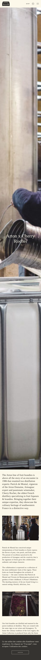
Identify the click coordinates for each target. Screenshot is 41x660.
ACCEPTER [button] (20, 652)
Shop (28, 3)
